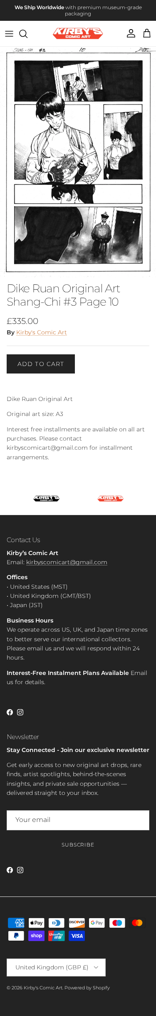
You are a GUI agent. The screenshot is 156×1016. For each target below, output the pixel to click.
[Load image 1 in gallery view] (78, 162)
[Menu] (9, 34)
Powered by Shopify (87, 988)
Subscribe (78, 845)
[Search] (27, 34)
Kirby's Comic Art (41, 332)
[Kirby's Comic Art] (78, 33)
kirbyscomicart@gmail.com (66, 562)
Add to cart (40, 364)
